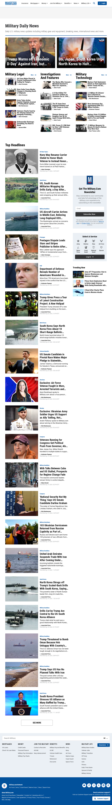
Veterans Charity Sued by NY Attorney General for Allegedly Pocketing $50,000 (26, 112)
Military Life (85, 3)
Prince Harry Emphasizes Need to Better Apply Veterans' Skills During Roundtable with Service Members (95, 283)
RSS (3, 800)
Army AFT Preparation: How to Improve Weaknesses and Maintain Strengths (95, 274)
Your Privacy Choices (43, 797)
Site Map (7, 800)
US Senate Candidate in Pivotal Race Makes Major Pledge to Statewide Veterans (53, 357)
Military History (86, 773)
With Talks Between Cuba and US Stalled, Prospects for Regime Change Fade (53, 471)
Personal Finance (23, 750)
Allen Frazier (57, 87)
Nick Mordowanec (23, 106)
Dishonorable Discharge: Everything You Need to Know (25, 123)
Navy (67, 750)
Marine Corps (70, 756)
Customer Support (102, 798)
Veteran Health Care (56, 753)
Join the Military (55, 3)
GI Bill (51, 750)
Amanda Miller (22, 127)
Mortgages (34, 3)
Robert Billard (93, 87)
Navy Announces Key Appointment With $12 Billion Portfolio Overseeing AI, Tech (95, 105)
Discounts (53, 762)
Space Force (70, 762)
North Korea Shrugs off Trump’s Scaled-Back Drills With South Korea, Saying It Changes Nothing (54, 585)
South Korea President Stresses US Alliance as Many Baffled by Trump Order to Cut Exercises (52, 699)
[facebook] (89, 785)
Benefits (67, 3)
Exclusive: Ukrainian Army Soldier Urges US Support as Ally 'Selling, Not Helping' (53, 414)
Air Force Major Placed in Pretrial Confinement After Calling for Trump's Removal (26, 80)
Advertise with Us (37, 795)
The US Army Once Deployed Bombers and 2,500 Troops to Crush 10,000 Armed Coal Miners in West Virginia (61, 105)
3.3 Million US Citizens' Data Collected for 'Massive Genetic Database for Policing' (97, 94)
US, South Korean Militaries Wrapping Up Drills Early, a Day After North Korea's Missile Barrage (52, 186)
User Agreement (21, 797)
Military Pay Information (25, 753)
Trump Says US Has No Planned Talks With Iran (52, 671)
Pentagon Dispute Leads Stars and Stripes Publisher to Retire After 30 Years (52, 243)
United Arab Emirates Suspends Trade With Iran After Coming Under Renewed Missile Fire (53, 557)
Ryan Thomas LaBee (94, 131)
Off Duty (84, 756)
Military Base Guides (88, 747)
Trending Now (79, 267)
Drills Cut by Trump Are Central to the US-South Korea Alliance (52, 614)
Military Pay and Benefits (57, 747)
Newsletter (20, 795)
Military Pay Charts (24, 756)
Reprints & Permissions (8, 797)
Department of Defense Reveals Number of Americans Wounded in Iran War (52, 272)
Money (44, 3)
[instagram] (94, 785)
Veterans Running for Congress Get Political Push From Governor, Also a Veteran (53, 443)
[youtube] (84, 785)
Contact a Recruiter (40, 747)
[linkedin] (103, 785)
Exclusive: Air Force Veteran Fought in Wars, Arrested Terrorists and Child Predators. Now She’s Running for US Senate (54, 386)
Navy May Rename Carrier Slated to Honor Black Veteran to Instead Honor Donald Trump (53, 158)
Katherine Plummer (94, 109)
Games (84, 759)
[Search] (94, 3)
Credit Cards (22, 747)
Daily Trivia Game (87, 767)
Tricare (52, 756)
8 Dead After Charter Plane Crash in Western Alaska (94, 291)
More (32, 75)
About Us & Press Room (9, 795)
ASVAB (36, 750)
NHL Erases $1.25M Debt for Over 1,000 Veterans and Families (61, 127)
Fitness (84, 764)
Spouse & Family (87, 770)
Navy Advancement (40, 753)
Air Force (68, 753)
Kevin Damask (57, 131)
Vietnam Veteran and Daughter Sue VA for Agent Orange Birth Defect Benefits (61, 116)
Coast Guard (69, 759)
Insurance (24, 3)
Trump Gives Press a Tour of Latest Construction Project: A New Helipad (53, 300)
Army (67, 747)
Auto (83, 762)
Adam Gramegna (23, 84)
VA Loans (5, 747)
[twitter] (99, 785)
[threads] (108, 785)
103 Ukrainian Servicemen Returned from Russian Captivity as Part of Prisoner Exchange (53, 528)
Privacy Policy (86, 223)
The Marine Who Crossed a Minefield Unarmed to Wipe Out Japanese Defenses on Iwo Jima (61, 83)
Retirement (53, 759)
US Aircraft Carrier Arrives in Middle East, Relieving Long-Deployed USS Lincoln (53, 215)
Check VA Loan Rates (9, 750)
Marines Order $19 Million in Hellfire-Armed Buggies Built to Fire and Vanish (97, 116)
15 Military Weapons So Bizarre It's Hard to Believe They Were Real (97, 127)
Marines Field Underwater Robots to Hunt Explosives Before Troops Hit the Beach (97, 83)
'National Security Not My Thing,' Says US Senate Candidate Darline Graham (53, 500)
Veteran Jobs (86, 750)
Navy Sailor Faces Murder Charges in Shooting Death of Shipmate (26, 91)
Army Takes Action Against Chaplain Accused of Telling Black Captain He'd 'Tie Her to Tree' (26, 102)
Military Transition (87, 753)
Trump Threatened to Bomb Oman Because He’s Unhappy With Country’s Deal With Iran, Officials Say (54, 642)
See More (37, 722)
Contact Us (28, 795)
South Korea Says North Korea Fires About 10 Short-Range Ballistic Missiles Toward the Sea (52, 329)
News (76, 3)
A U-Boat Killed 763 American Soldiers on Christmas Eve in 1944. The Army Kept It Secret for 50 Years (60, 94)
